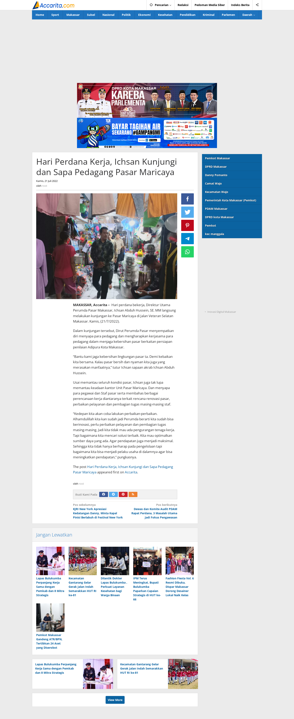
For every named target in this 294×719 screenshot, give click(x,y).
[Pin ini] (187, 225)
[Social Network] (257, 5)
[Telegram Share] (187, 238)
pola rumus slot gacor (217, 263)
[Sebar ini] (187, 199)
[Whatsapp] (187, 251)
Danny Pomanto (216, 175)
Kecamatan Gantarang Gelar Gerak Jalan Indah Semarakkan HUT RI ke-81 (82, 586)
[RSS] (133, 494)
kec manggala (214, 234)
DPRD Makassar (216, 166)
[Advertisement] (147, 49)
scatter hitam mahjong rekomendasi (227, 246)
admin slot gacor (213, 271)
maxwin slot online (215, 254)
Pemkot (210, 225)
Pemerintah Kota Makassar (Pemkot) (230, 200)
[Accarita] (54, 5)
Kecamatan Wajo (216, 192)
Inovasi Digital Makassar (221, 312)
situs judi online (213, 279)
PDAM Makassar (216, 209)
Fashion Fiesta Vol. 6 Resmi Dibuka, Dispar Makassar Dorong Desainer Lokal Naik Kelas (180, 586)
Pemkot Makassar (217, 158)
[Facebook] (103, 494)
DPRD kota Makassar (219, 217)
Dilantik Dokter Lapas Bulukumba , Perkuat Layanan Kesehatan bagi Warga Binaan (114, 586)
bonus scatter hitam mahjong (222, 287)
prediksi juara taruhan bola (221, 304)
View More (115, 700)
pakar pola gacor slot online (221, 295)
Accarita (131, 472)
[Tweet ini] (187, 212)
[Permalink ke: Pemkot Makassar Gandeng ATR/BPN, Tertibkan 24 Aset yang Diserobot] (50, 617)
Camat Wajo (213, 183)
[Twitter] (113, 494)
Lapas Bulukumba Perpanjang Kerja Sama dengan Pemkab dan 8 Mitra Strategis (50, 586)
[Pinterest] (123, 494)
